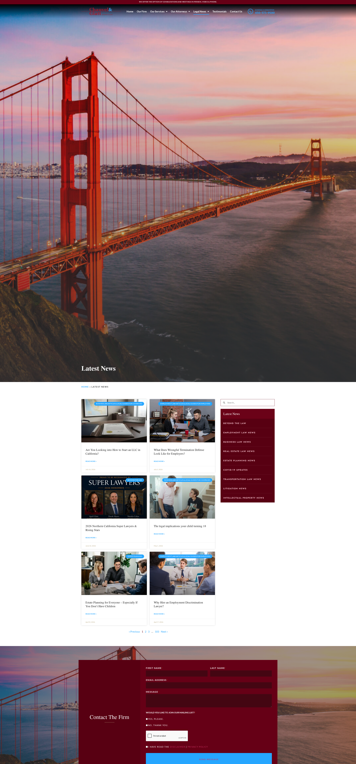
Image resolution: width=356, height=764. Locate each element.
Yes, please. (156, 719)
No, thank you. (158, 725)
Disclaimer (177, 746)
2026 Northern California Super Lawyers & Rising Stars (111, 528)
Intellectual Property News (243, 497)
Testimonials (219, 11)
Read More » (91, 461)
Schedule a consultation (264, 10)
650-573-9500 (265, 12)
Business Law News (237, 441)
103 (157, 631)
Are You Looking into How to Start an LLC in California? (113, 451)
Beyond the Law (234, 423)
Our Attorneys (179, 11)
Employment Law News (239, 432)
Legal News (199, 11)
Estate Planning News (239, 460)
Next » (164, 631)
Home (130, 11)
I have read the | (178, 747)
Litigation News (234, 488)
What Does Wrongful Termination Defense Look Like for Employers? (179, 451)
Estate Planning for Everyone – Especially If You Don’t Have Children (112, 604)
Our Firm (142, 11)
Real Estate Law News (239, 451)
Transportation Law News (242, 479)
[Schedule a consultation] (250, 11)
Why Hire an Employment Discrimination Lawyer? (178, 604)
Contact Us (236, 11)
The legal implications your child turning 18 (180, 526)
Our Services (157, 11)
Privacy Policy (198, 746)
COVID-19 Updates (235, 469)
